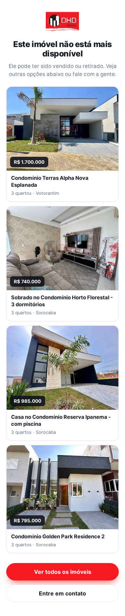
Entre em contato (62, 593)
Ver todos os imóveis (62, 571)
